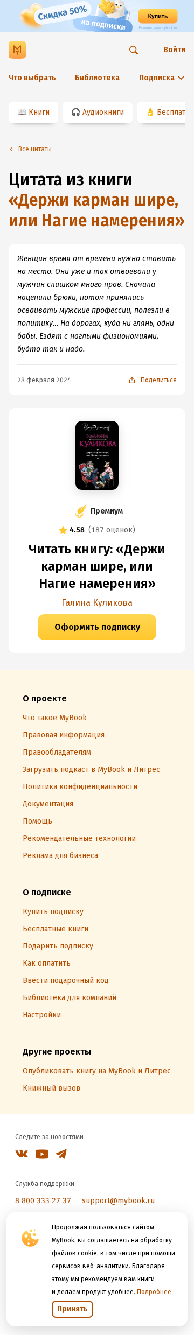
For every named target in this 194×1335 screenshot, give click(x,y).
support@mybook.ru (118, 1200)
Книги (39, 112)
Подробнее (154, 1292)
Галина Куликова (97, 603)
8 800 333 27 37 (43, 1200)
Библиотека (97, 77)
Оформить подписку (97, 627)
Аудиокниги (103, 112)
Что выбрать (32, 77)
